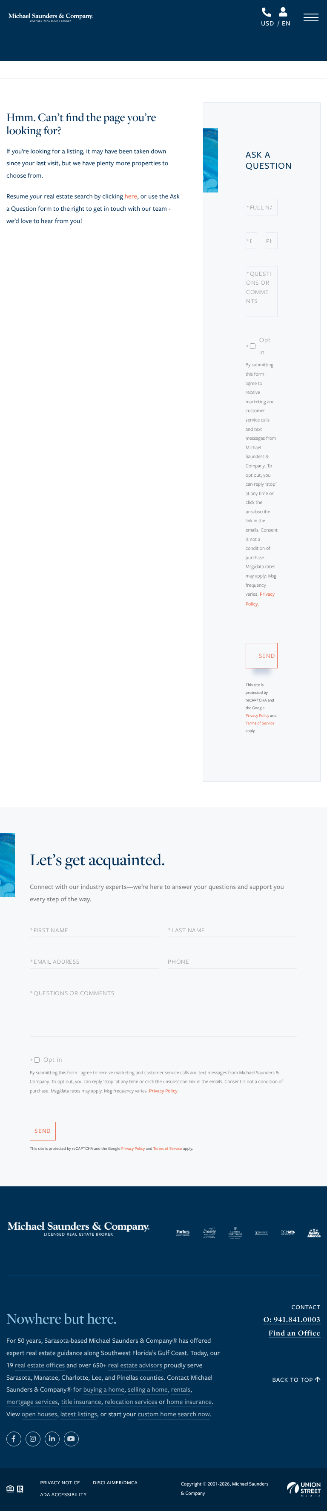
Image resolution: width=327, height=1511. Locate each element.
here (130, 197)
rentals (180, 1390)
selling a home (148, 1390)
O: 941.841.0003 (292, 1319)
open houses (39, 1414)
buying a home (103, 1390)
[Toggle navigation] (311, 17)
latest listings (78, 1414)
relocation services (131, 1402)
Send (267, 655)
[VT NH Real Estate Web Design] (304, 1489)
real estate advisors (135, 1366)
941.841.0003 (267, 12)
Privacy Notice (60, 1483)
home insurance (189, 1402)
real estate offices (40, 1366)
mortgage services (32, 1402)
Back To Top (293, 1380)
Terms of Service (260, 723)
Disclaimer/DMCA (115, 1483)
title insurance (81, 1402)
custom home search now (174, 1414)
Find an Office (295, 1333)
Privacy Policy (258, 715)
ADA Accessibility (63, 1495)
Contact (306, 1307)
